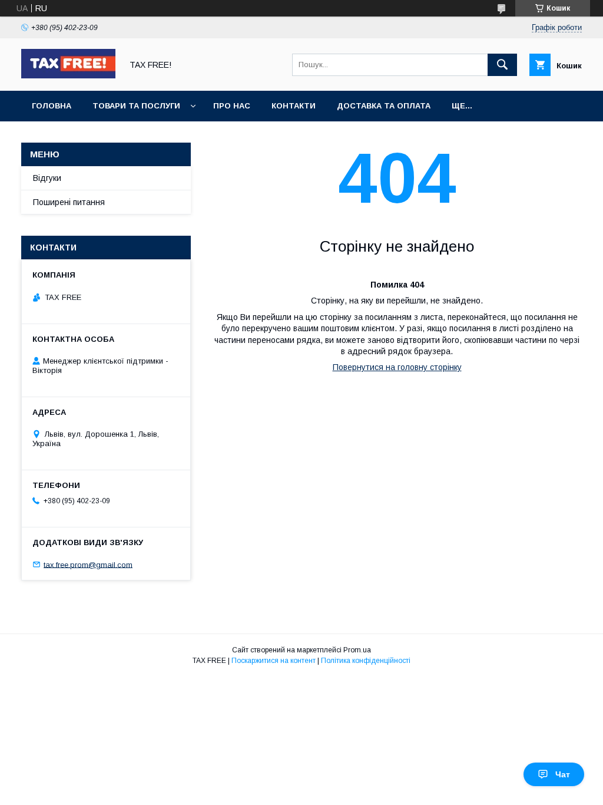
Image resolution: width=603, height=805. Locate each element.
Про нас (231, 105)
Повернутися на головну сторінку (397, 367)
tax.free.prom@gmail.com (88, 564)
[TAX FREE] (68, 75)
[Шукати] (502, 65)
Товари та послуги (136, 105)
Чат (562, 774)
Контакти (293, 105)
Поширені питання (69, 202)
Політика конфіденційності (365, 660)
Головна (51, 105)
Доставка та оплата (383, 105)
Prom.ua (357, 650)
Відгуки (47, 178)
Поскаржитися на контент (273, 660)
